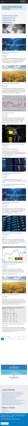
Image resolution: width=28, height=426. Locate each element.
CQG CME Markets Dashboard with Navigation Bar (11, 173)
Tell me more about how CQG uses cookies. (10, 418)
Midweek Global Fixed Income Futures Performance (12, 233)
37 (8, 339)
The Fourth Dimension (8, 113)
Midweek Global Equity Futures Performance (10, 52)
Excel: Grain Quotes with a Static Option (13, 324)
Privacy (14, 412)
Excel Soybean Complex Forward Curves (11, 401)
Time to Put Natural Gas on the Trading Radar (12, 392)
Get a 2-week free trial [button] (14, 368)
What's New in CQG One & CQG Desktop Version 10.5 (13, 144)
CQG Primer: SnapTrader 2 (9, 264)
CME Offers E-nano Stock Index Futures (10, 396)
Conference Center (6, 411)
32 (19, 336)
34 (24, 336)
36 (6, 339)
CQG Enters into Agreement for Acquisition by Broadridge (9, 19)
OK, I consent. (5, 423)
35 (3, 339)
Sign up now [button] (14, 377)
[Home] (23, 2)
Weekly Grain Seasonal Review (10, 83)
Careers (4, 412)
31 (16, 336)
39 (14, 339)
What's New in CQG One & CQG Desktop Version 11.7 (13, 400)
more (19, 62)
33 (22, 336)
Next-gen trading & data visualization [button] (14, 372)
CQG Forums (5, 410)
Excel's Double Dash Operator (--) (9, 399)
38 (11, 339)
